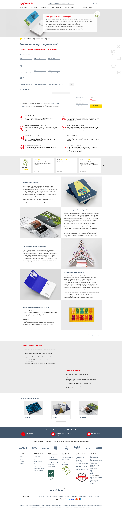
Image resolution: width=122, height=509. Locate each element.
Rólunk (21, 456)
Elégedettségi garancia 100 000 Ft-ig (35, 125)
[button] (61, 93)
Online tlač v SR (51, 466)
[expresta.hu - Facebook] (51, 490)
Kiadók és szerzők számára (85, 7)
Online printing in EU (53, 459)
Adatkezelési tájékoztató (67, 457)
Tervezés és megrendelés (95, 106)
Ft (91, 100)
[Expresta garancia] (82, 477)
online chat (25, 106)
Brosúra (54, 417)
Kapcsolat (22, 463)
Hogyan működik (38, 458)
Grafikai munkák (37, 466)
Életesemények (45, 7)
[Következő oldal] (103, 165)
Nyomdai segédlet (38, 461)
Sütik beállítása (65, 461)
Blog (21, 458)
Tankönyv (27, 417)
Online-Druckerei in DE (53, 461)
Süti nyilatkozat (65, 459)
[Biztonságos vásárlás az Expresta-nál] (97, 14)
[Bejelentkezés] (93, 3)
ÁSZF (35, 463)
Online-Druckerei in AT (53, 462)
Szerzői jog (22, 461)
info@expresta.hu (55, 103)
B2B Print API (51, 457)
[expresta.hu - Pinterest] (56, 490)
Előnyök (36, 459)
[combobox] (61, 3)
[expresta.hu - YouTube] (62, 490)
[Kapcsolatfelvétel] (97, 3)
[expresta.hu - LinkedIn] (59, 490)
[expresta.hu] (26, 3)
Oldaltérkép (22, 459)
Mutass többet (61, 422)
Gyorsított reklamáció (39, 470)
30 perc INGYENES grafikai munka (76, 135)
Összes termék (23, 7)
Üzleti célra (34, 7)
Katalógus (83, 417)
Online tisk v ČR (51, 464)
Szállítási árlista (37, 465)
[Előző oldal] (31, 165)
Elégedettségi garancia (39, 468)
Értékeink (22, 465)
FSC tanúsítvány (52, 468)
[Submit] (72, 3)
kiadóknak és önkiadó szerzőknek (61, 24)
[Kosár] (100, 3)
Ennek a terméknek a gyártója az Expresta (91, 335)
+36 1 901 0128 (33, 105)
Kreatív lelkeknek (69, 7)
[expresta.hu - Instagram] (53, 490)
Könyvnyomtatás (56, 7)
